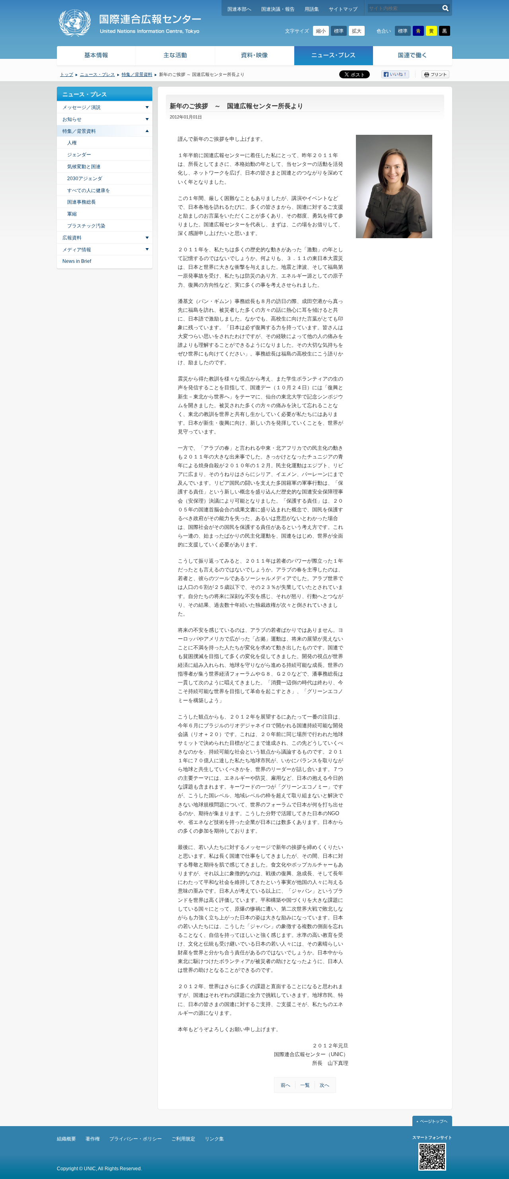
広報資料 (72, 238)
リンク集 (214, 1139)
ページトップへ (432, 1121)
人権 (72, 143)
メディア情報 (76, 250)
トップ (66, 74)
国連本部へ (239, 9)
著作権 (92, 1139)
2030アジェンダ (84, 178)
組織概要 (66, 1139)
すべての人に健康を (88, 190)
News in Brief (76, 261)
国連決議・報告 (278, 9)
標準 (339, 31)
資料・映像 (254, 57)
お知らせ (72, 119)
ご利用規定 (183, 1139)
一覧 (305, 1085)
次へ (324, 1085)
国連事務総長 (81, 202)
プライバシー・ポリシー (135, 1139)
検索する (445, 8)
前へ (285, 1085)
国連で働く (413, 57)
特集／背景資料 (137, 74)
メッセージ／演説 (81, 107)
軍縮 (72, 214)
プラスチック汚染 (86, 226)
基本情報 (96, 57)
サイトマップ (343, 9)
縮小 (321, 31)
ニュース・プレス (333, 57)
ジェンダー (79, 154)
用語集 (312, 9)
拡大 (356, 31)
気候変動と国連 (84, 166)
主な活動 (175, 57)
